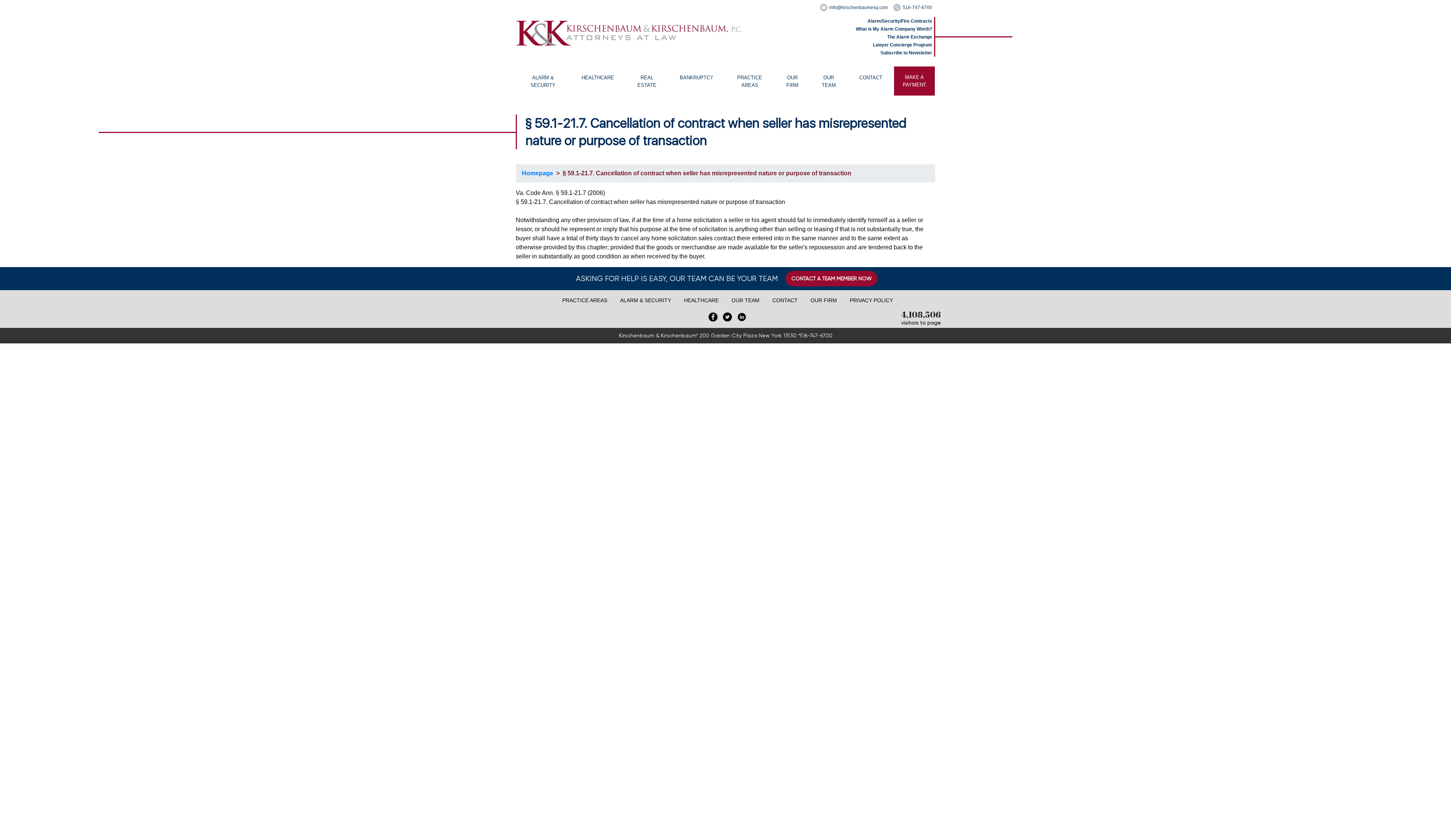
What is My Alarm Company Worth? (894, 29)
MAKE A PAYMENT (914, 81)
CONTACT (870, 77)
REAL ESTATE (646, 81)
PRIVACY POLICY (871, 300)
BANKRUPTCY (696, 77)
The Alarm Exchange (909, 37)
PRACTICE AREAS (749, 81)
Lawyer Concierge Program (902, 45)
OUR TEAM (829, 81)
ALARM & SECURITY (543, 81)
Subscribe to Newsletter (906, 53)
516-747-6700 (917, 7)
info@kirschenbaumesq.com (858, 7)
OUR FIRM (792, 81)
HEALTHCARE (598, 77)
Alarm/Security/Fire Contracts (900, 21)
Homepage (537, 173)
